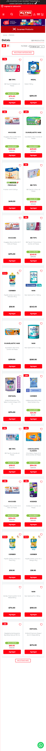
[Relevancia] (37, 47)
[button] (3, 14)
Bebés (11, 35)
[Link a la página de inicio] (5, 35)
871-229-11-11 (28, 3)
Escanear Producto (25, 29)
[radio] (4, 45)
